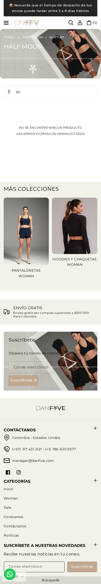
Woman (11, 498)
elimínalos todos (69, 134)
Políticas (11, 535)
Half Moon (33, 37)
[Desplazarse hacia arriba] (90, 568)
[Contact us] (10, 574)
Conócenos (14, 517)
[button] (7, 22)
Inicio (9, 37)
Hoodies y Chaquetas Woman (74, 262)
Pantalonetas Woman (26, 273)
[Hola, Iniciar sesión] (80, 22)
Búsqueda (50, 580)
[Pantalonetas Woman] (26, 231)
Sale (7, 507)
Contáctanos (15, 526)
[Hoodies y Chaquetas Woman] (74, 226)
